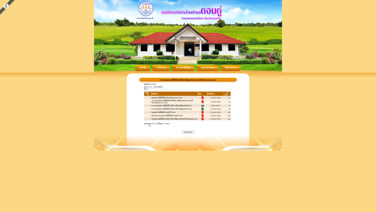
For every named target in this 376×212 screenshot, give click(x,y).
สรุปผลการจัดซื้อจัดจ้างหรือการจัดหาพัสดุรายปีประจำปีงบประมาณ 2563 (175, 119)
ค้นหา (146, 89)
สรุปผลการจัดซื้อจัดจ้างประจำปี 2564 (163, 112)
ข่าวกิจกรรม (161, 67)
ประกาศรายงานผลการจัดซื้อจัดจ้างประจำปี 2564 (167, 116)
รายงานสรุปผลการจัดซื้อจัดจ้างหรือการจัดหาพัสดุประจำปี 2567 (172, 106)
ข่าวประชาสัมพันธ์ (183, 67)
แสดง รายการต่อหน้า (153, 87)
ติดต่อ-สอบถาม (231, 67)
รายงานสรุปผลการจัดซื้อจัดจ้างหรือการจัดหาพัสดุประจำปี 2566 (172, 109)
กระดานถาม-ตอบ (208, 67)
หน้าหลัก (142, 67)
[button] (155, 94)
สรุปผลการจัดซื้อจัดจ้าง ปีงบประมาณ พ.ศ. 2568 (167, 98)
